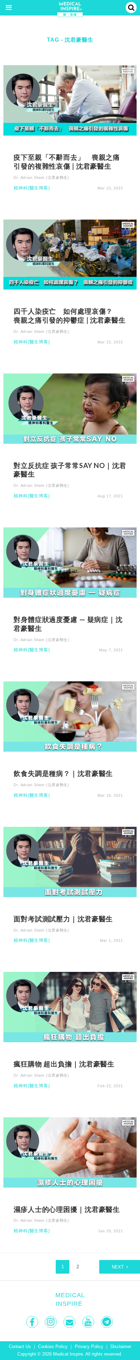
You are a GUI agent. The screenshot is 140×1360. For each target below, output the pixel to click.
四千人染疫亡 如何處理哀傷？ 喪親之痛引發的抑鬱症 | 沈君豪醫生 (70, 315)
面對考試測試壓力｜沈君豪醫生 (63, 919)
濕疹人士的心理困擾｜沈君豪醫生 (67, 1209)
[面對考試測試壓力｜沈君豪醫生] (70, 861)
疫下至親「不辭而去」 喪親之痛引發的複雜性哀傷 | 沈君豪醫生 (67, 161)
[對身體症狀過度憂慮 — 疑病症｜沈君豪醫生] (70, 562)
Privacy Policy (89, 1346)
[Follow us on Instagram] (51, 1322)
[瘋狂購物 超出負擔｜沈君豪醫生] (70, 1007)
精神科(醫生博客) (32, 188)
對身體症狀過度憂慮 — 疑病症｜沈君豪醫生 (68, 623)
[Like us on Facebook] (32, 1322)
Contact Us (20, 1346)
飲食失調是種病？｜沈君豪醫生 (63, 773)
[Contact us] (70, 1322)
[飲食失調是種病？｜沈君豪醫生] (70, 716)
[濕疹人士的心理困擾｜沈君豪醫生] (70, 1152)
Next (118, 1267)
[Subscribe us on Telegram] (107, 1322)
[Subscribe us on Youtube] (88, 1322)
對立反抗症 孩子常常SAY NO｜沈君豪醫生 (70, 469)
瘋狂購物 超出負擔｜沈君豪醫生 (64, 1064)
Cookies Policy (53, 1346)
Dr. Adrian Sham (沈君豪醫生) (41, 177)
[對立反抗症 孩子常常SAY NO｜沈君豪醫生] (70, 408)
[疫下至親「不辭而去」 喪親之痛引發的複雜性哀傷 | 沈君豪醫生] (70, 100)
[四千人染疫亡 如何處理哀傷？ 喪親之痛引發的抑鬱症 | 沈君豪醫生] (70, 254)
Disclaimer (120, 1346)
